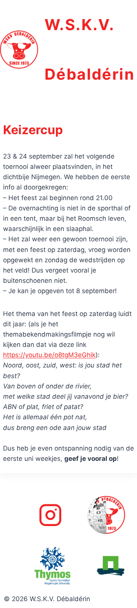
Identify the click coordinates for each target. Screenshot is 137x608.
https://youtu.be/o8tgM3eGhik (49, 355)
